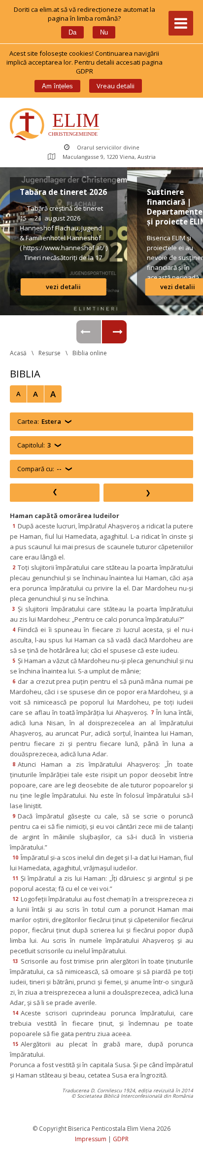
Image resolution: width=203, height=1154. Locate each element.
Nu (104, 32)
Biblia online (89, 353)
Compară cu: (39, 468)
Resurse (49, 353)
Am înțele (57, 86)
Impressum (90, 1139)
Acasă (18, 353)
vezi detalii (63, 286)
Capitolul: (34, 445)
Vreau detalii (116, 85)
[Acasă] (57, 125)
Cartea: (39, 421)
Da (72, 32)
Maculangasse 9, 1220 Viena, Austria (109, 156)
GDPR (121, 1139)
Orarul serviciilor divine (108, 147)
